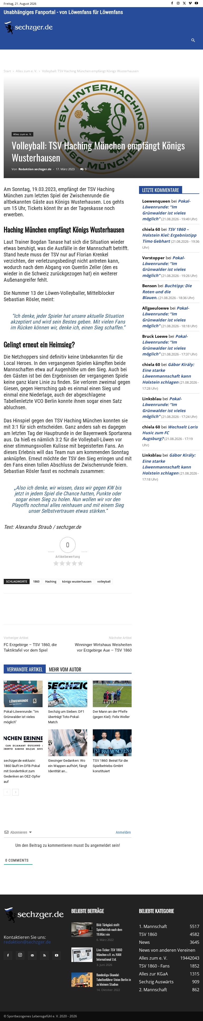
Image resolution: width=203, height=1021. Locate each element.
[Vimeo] (190, 4)
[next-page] (15, 792)
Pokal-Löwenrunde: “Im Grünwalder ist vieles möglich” (21, 717)
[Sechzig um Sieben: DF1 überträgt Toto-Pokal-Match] (67, 694)
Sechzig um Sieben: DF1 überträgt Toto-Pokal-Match (66, 717)
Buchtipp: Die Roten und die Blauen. (167, 291)
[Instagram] (178, 4)
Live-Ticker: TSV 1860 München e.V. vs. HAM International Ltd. (109, 954)
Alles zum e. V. (26, 71)
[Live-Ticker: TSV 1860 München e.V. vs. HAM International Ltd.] (82, 954)
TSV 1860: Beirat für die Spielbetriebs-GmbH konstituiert (110, 766)
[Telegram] (90, 613)
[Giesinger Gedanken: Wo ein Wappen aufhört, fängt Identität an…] (67, 742)
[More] (102, 613)
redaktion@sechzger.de (27, 942)
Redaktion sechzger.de (35, 169)
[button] (193, 40)
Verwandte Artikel (25, 669)
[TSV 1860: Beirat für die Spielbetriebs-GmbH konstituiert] (112, 742)
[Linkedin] (77, 613)
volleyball (103, 581)
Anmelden (123, 832)
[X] (184, 4)
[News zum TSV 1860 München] (28, 27)
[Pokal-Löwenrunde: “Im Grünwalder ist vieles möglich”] (23, 694)
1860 (36, 581)
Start (7, 71)
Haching (50, 581)
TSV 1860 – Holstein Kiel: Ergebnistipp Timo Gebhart (169, 235)
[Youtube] (196, 4)
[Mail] (32, 955)
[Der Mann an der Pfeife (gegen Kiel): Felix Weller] (112, 694)
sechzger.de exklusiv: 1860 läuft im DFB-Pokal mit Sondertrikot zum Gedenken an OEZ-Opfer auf (22, 771)
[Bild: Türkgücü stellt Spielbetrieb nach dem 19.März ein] (82, 929)
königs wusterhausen (76, 581)
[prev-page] (7, 792)
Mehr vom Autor (65, 669)
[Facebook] (172, 4)
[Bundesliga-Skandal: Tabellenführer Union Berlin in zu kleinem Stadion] (82, 980)
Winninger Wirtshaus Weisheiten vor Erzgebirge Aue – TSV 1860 (103, 647)
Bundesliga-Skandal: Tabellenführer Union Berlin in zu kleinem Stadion (113, 979)
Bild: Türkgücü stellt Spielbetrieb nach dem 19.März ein (109, 929)
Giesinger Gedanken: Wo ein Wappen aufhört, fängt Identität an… (67, 766)
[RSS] (44, 955)
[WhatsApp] (65, 613)
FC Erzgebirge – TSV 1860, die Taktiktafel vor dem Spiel (30, 647)
